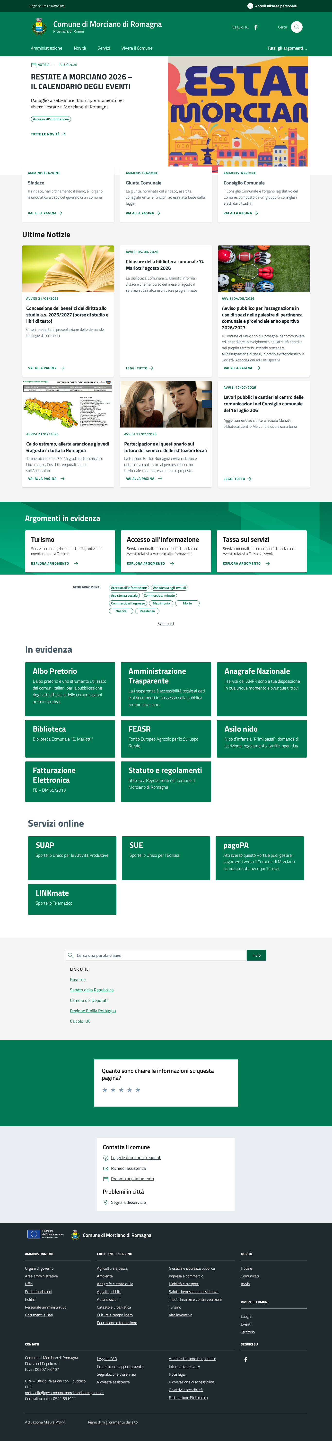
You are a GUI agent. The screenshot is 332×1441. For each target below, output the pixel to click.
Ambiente (105, 1276)
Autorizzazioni (108, 1299)
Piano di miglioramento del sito (113, 1422)
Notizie (246, 1268)
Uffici (29, 1284)
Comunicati (250, 1276)
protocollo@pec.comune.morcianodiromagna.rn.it (64, 1393)
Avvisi (245, 1284)
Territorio (248, 1332)
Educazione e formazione (117, 1323)
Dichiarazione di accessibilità (191, 1382)
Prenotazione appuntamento (120, 1366)
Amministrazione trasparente (192, 1359)
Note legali (177, 1374)
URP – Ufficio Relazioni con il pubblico (55, 1381)
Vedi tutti (166, 623)
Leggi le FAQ (107, 1359)
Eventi (246, 1324)
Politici (30, 1299)
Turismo (175, 1307)
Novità (80, 48)
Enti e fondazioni (38, 1291)
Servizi (104, 48)
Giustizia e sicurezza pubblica (192, 1268)
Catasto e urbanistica (114, 1307)
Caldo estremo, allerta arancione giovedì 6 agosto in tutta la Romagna (67, 447)
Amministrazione (46, 48)
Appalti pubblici (109, 1291)
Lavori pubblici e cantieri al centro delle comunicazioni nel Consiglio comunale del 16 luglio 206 (264, 403)
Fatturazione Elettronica (188, 1397)
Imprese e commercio (186, 1276)
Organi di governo (39, 1268)
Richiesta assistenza (113, 1382)
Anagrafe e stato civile (115, 1284)
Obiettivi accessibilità (186, 1390)
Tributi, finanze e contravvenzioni (195, 1299)
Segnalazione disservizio (116, 1374)
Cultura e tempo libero (115, 1315)
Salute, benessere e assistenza (193, 1291)
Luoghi (246, 1316)
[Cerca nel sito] (297, 27)
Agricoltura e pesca (112, 1268)
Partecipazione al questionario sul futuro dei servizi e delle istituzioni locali (165, 447)
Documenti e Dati (39, 1315)
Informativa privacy (184, 1366)
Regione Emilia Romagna (47, 5)
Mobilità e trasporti (184, 1284)
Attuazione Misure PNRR (45, 1422)
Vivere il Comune (137, 48)
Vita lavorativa (180, 1315)
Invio (257, 955)
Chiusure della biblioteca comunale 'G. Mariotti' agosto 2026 (165, 264)
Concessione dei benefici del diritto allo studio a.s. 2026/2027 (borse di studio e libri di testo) (67, 314)
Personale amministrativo (45, 1307)
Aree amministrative (41, 1276)
